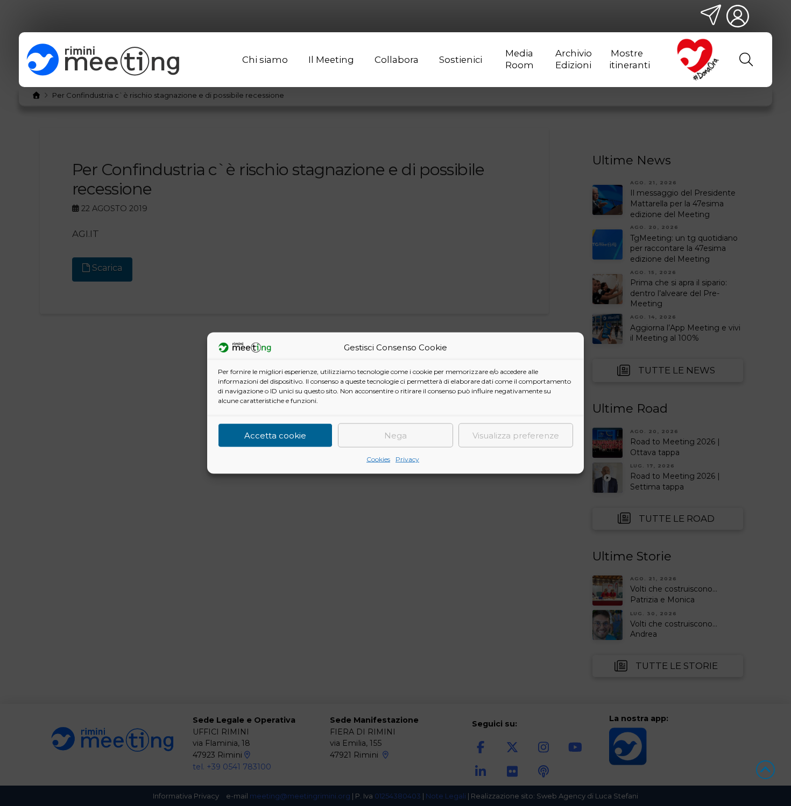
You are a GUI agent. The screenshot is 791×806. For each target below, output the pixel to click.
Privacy (407, 459)
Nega (395, 435)
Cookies (378, 459)
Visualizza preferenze (515, 435)
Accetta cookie (275, 435)
